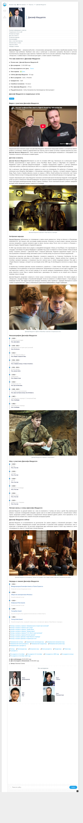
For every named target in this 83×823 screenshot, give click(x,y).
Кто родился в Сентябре (17, 654)
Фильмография (13, 39)
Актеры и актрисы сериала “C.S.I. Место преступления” (26, 633)
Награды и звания (14, 46)
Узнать (32, 68)
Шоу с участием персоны (16, 41)
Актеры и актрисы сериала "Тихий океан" (22, 629)
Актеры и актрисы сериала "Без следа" (21, 627)
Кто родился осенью (67, 654)
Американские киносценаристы (19, 643)
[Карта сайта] (5, 17)
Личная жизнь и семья (15, 42)
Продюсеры (58, 649)
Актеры (12, 649)
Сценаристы (14, 650)
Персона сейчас (13, 44)
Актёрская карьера (14, 37)
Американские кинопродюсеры (35, 642)
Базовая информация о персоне (17, 30)
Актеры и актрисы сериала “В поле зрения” (22, 635)
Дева (23, 71)
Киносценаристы (47, 649)
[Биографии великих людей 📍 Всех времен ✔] (5, 5)
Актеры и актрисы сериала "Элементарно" (22, 631)
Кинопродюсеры (22, 649)
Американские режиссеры (57, 643)
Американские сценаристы (18, 645)
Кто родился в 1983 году (52, 654)
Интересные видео (14, 33)
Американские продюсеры (39, 643)
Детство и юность (14, 35)
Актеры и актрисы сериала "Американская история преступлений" (29, 626)
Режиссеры (67, 649)
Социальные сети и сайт (15, 32)
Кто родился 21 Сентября (34, 654)
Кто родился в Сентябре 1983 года (20, 656)
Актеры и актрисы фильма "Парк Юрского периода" (25, 636)
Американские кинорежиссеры (56, 642)
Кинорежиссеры (34, 649)
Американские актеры (16, 642)
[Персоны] (5, 11)
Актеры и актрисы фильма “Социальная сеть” (23, 638)
